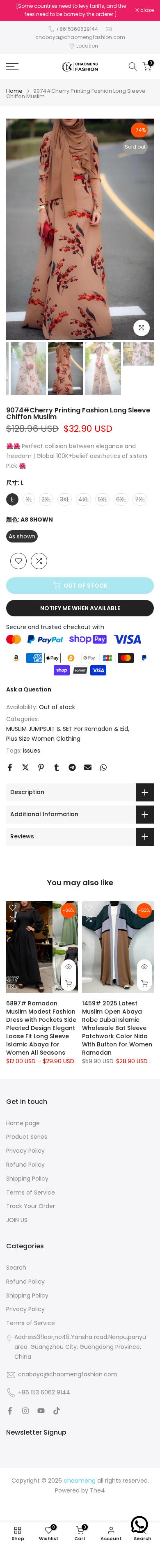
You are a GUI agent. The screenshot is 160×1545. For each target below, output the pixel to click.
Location (87, 45)
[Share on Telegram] (72, 767)
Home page (23, 1123)
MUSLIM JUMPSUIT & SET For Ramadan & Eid (67, 729)
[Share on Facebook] (10, 767)
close (146, 10)
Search (16, 1268)
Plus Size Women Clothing (43, 739)
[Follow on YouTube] (41, 1411)
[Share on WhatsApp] (103, 767)
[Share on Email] (87, 767)
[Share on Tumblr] (56, 767)
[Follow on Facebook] (10, 1411)
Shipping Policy (27, 1179)
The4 (97, 1491)
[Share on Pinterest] (41, 767)
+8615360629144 (77, 28)
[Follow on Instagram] (25, 1411)
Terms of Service (30, 1193)
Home (14, 91)
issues (31, 750)
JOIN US (16, 1220)
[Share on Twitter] (25, 767)
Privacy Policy (25, 1151)
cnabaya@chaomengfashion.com (80, 37)
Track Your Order (30, 1206)
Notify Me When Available (80, 608)
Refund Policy (25, 1165)
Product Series (26, 1137)
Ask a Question (28, 689)
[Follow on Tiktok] (56, 1411)
